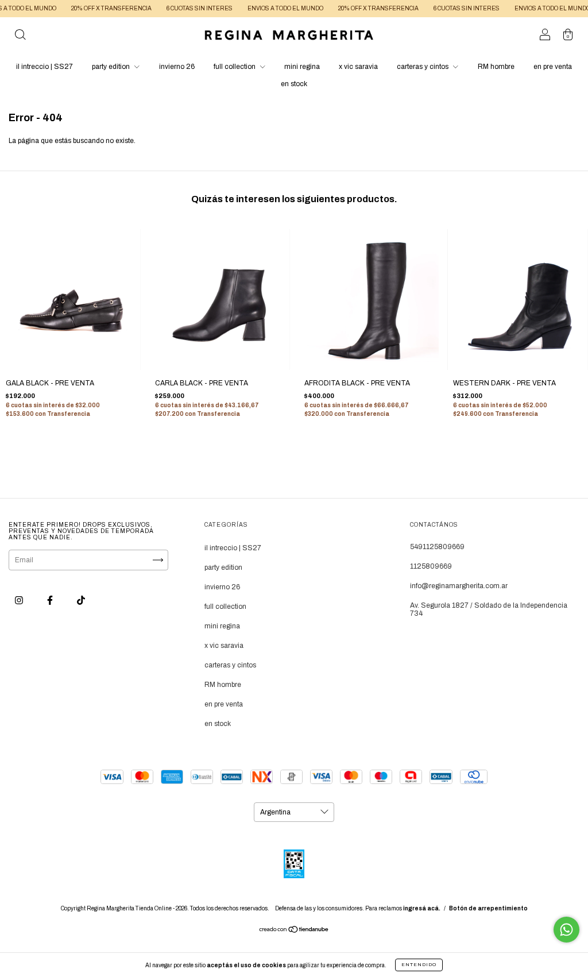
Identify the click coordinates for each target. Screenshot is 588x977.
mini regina (302, 67)
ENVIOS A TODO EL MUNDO (270, 8)
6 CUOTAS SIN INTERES (184, 8)
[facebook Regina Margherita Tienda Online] (51, 600)
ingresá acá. (421, 908)
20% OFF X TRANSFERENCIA (96, 8)
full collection (235, 67)
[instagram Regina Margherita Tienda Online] (20, 600)
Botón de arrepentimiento (488, 908)
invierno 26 (177, 67)
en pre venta (552, 67)
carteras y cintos (423, 67)
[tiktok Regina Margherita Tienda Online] (81, 600)
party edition (111, 67)
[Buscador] (20, 37)
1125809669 (431, 566)
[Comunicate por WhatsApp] (566, 930)
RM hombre (496, 67)
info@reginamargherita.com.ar (459, 586)
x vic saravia (358, 67)
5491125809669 (437, 547)
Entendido (418, 964)
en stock (294, 84)
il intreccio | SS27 (44, 67)
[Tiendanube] (294, 931)
